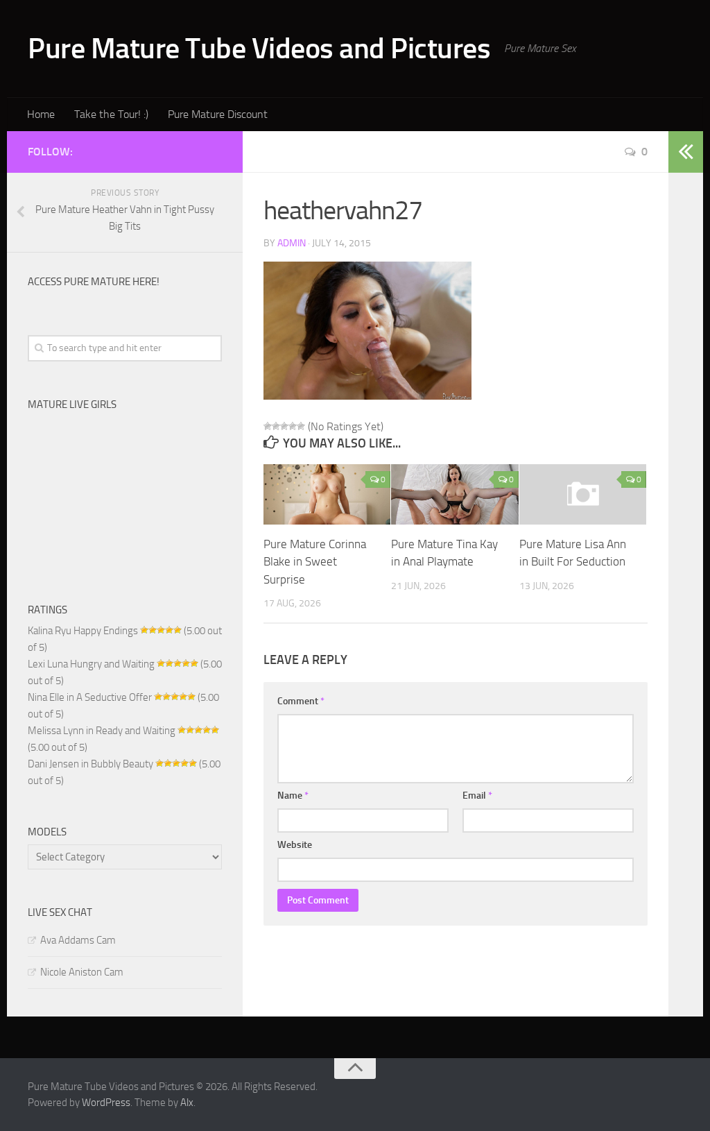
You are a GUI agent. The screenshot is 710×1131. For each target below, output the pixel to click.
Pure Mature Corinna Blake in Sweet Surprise (314, 561)
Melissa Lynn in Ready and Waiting (101, 730)
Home (41, 114)
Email (477, 795)
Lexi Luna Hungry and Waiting (91, 664)
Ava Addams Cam (78, 940)
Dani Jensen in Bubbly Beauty (90, 764)
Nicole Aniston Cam (81, 972)
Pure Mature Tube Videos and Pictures (259, 48)
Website (294, 845)
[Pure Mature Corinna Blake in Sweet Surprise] (326, 494)
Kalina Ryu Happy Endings (83, 630)
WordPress (106, 1102)
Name (293, 795)
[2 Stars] (276, 426)
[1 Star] (267, 426)
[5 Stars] (301, 426)
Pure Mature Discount (218, 114)
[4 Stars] (292, 426)
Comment (300, 701)
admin (291, 243)
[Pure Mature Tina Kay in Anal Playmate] (454, 494)
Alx (186, 1102)
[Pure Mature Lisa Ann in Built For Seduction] (582, 494)
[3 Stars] (284, 426)
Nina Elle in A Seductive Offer (90, 697)
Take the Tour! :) (111, 114)
